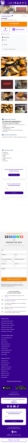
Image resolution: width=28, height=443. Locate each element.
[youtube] (18, 3)
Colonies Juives (4, 348)
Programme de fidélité (5, 369)
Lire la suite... (5, 131)
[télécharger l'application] (13, 3)
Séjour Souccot (4, 341)
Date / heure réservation (6, 259)
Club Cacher (3, 339)
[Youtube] (14, 406)
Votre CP (16, 263)
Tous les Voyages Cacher (6, 337)
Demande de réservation (14, 279)
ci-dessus (11, 308)
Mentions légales (4, 364)
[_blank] (11, 3)
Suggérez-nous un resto (6, 367)
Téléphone (3, 254)
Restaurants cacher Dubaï (6, 331)
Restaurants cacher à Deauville (7, 325)
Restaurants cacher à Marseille (7, 329)
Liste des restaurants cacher (7, 321)
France (15, 20)
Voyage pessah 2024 (5, 346)
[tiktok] (20, 3)
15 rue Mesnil (5, 20)
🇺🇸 (23, 3)
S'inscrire (14, 193)
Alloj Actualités (4, 377)
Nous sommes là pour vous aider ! (14, 428)
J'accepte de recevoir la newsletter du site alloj (12, 284)
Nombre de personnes (19, 259)
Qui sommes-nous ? (5, 362)
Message (3, 268)
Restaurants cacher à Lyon (6, 327)
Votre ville (3, 263)
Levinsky (6, 296)
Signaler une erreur (5, 373)
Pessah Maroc (4, 354)
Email (16, 254)
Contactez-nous (4, 360)
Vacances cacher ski (5, 344)
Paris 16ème (10, 20)
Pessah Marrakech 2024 (6, 350)
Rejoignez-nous (4, 371)
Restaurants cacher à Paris (7, 323)
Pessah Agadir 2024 (5, 352)
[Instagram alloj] (11, 406)
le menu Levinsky (12, 299)
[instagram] (15, 3)
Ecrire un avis (14, 175)
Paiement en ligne (5, 375)
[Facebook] (8, 406)
